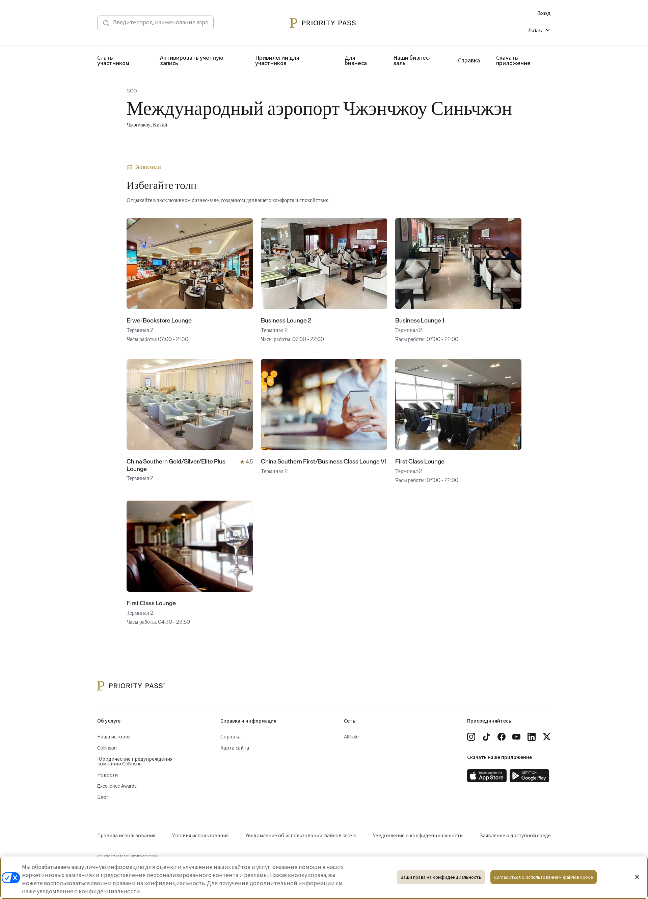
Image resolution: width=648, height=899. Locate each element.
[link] (487, 776)
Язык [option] (535, 30)
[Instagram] (471, 737)
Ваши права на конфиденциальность (441, 877)
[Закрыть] (637, 877)
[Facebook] (501, 737)
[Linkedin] (532, 737)
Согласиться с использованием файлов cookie (543, 877)
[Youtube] (516, 737)
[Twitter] (547, 737)
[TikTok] (486, 737)
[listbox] (540, 31)
